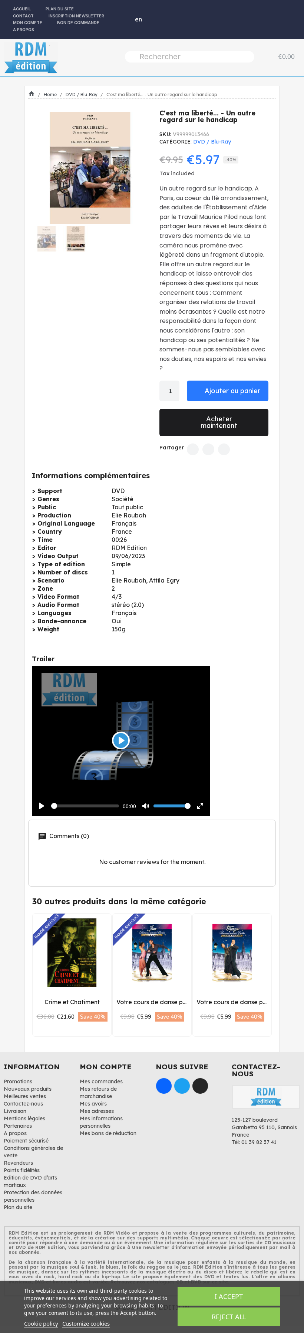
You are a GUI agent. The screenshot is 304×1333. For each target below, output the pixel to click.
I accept (229, 1296)
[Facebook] (193, 449)
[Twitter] (208, 449)
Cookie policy (41, 1323)
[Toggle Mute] (146, 806)
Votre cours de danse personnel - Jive (170, 1002)
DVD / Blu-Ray (212, 141)
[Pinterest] (224, 449)
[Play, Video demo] (41, 806)
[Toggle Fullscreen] (200, 806)
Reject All (229, 1316)
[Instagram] (200, 1086)
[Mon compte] (122, 19)
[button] (41, 167)
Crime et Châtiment (72, 1002)
